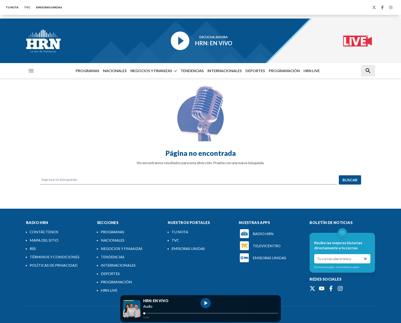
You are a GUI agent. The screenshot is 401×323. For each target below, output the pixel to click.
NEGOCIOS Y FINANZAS (151, 70)
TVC (27, 7)
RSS (33, 248)
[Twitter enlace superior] (374, 7)
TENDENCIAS (192, 70)
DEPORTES (255, 70)
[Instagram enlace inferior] (340, 288)
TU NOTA (12, 7)
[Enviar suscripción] (365, 258)
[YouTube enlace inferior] (321, 288)
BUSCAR (350, 180)
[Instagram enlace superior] (391, 7)
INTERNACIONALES (224, 70)
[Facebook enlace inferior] (331, 288)
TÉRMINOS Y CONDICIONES (54, 257)
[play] (205, 303)
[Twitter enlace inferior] (312, 288)
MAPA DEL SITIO (44, 240)
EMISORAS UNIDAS (49, 7)
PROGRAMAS (87, 70)
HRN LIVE (312, 70)
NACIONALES (115, 70)
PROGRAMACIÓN (284, 70)
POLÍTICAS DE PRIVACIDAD (54, 265)
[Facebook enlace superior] (382, 7)
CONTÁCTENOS (44, 232)
